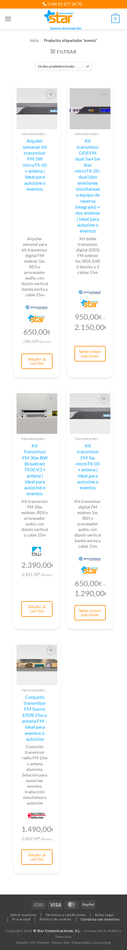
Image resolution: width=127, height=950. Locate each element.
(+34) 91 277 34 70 (64, 3)
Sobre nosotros (23, 915)
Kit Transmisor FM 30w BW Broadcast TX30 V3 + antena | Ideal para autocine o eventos (35, 469)
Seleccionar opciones (90, 353)
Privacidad (21, 919)
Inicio (34, 40)
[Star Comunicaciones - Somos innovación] (59, 17)
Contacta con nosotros (100, 919)
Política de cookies (55, 919)
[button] (8, 19)
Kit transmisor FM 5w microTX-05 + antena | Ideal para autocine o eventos (88, 466)
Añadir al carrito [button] (37, 361)
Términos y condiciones (65, 915)
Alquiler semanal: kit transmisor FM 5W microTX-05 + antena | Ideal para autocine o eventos (35, 165)
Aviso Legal (104, 915)
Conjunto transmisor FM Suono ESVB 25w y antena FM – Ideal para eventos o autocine (35, 718)
